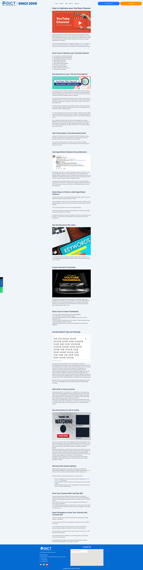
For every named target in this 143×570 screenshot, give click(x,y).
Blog (66, 3)
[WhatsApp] (1, 288)
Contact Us (76, 3)
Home (56, 3)
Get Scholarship (131, 3)
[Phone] (1, 291)
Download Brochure (109, 3)
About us (71, 3)
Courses (61, 3)
